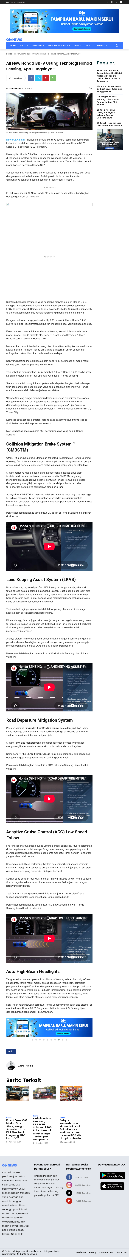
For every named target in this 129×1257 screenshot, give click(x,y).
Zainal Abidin (15, 88)
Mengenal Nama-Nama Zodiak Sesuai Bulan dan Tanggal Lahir (109, 89)
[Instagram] (112, 2)
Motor (62, 1118)
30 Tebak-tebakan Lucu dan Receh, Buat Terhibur (110, 124)
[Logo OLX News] (14, 40)
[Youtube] (121, 2)
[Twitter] (116, 2)
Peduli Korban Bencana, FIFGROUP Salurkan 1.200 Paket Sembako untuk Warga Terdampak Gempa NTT (43, 1129)
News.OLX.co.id (15, 139)
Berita (9, 53)
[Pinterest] (45, 78)
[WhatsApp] (53, 78)
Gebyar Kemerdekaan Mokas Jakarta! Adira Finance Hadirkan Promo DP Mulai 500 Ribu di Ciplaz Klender (71, 1129)
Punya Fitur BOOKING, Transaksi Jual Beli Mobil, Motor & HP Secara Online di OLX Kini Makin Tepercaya (109, 75)
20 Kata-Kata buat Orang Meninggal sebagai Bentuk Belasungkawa (106, 114)
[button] (117, 45)
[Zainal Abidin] (10, 1065)
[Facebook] (108, 2)
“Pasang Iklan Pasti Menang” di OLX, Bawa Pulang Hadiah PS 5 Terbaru (108, 100)
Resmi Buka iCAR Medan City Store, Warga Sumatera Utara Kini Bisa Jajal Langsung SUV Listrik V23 (17, 1129)
